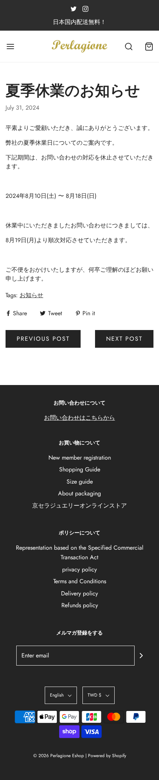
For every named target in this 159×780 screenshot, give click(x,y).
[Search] (128, 46)
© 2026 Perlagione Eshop (58, 755)
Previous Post (43, 338)
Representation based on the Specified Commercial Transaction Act (79, 552)
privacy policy (79, 569)
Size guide (80, 481)
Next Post (124, 338)
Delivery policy (79, 593)
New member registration (79, 457)
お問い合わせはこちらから (79, 417)
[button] (61, 695)
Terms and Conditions (79, 581)
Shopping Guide (79, 469)
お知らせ (31, 295)
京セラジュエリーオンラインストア (79, 505)
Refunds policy (79, 605)
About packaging (79, 493)
